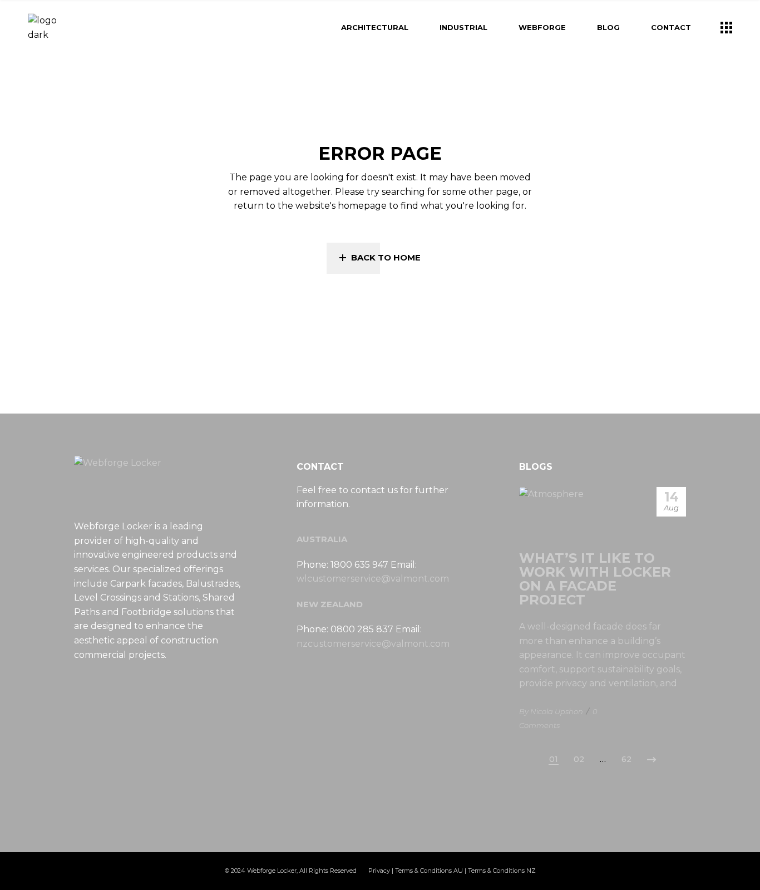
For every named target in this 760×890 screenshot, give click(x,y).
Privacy (379, 870)
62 (626, 759)
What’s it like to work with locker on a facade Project (595, 579)
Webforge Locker (272, 870)
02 (579, 759)
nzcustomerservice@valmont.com (373, 643)
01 (553, 759)
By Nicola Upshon (551, 711)
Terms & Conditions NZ (502, 870)
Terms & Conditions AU (429, 870)
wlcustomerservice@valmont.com (373, 578)
